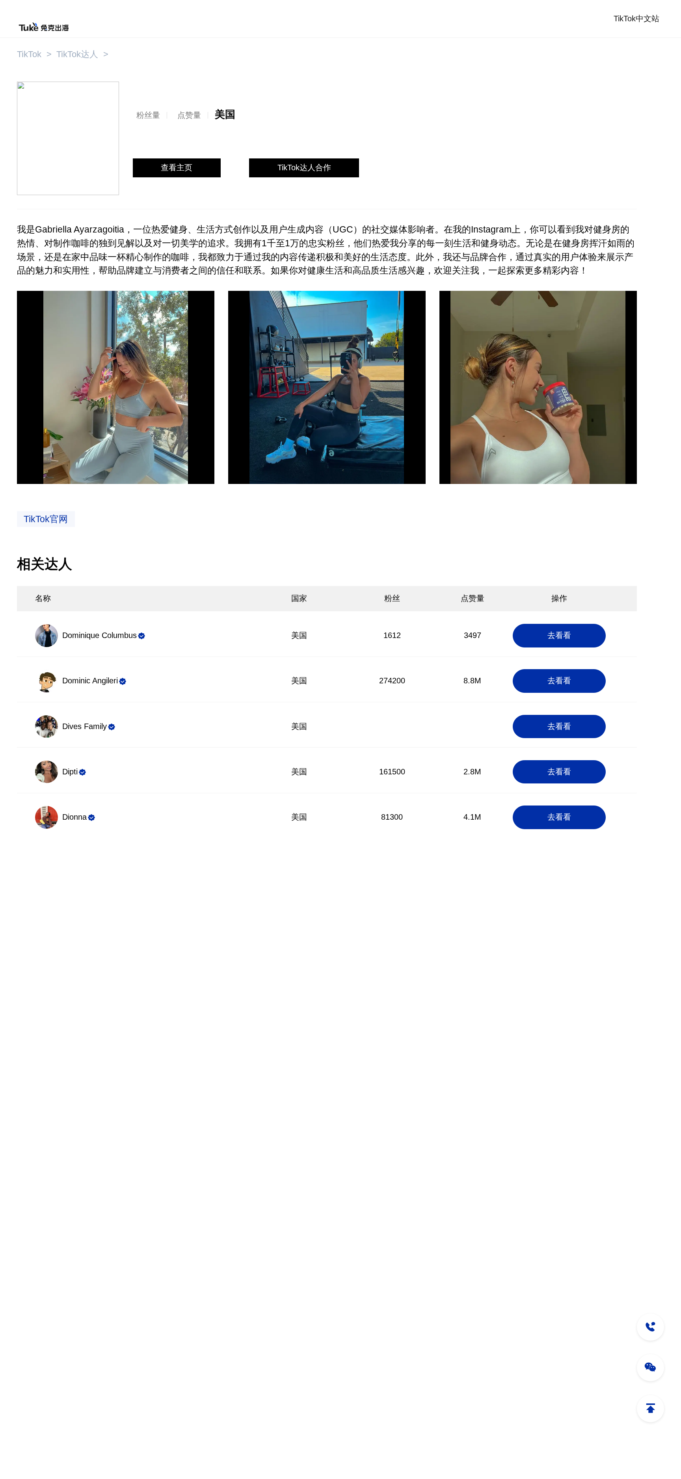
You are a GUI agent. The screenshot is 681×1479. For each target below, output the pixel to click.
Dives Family (84, 726)
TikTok (29, 54)
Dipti (70, 771)
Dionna (74, 817)
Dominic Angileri (90, 680)
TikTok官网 (46, 519)
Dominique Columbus (99, 635)
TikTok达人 (77, 54)
